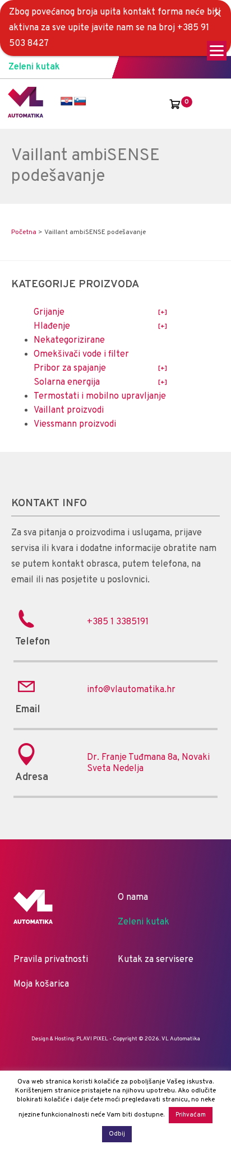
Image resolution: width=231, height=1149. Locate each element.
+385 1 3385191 (118, 622)
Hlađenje (52, 326)
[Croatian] (67, 101)
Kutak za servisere (155, 959)
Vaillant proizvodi (69, 410)
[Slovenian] (80, 101)
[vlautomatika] (25, 115)
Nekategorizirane (69, 340)
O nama (133, 897)
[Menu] (217, 50)
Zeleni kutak (34, 67)
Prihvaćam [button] (190, 1115)
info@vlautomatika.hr (131, 689)
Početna (23, 232)
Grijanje (49, 312)
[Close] (218, 13)
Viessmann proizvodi (75, 424)
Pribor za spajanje (70, 368)
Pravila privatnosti (50, 959)
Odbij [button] (117, 1134)
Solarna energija (67, 382)
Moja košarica (41, 984)
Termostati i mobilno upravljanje (100, 396)
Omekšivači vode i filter (81, 354)
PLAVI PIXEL (92, 1039)
